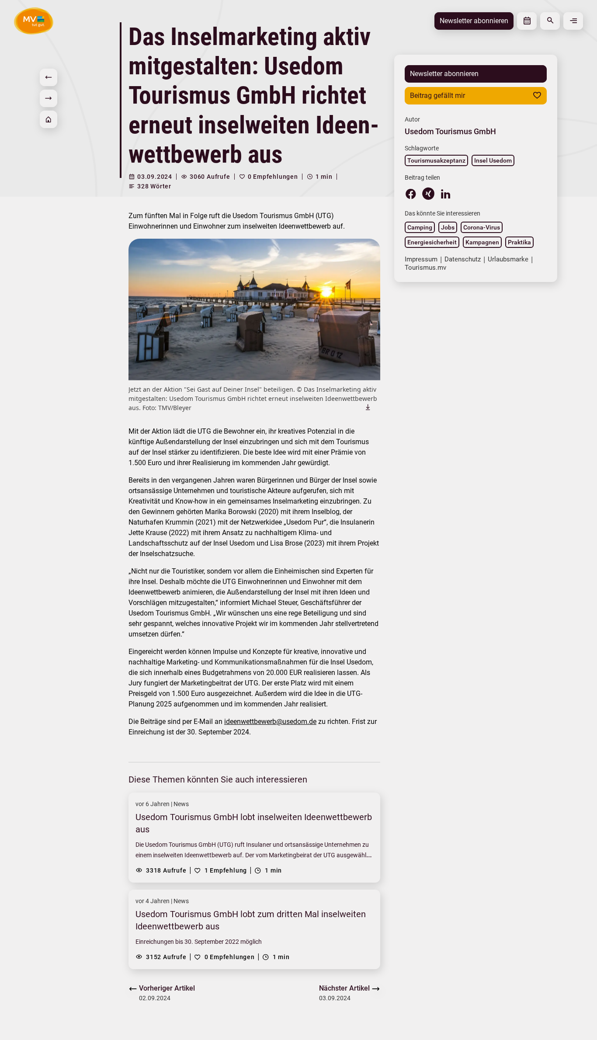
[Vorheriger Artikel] (48, 77)
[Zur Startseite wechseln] (33, 21)
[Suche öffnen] (550, 21)
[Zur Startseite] (48, 119)
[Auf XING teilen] (428, 194)
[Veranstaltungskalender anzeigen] (527, 21)
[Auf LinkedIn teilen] (446, 194)
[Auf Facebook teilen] (411, 194)
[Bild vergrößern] (254, 309)
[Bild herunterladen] (368, 407)
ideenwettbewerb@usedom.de (270, 721)
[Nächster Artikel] (48, 98)
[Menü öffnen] (573, 21)
